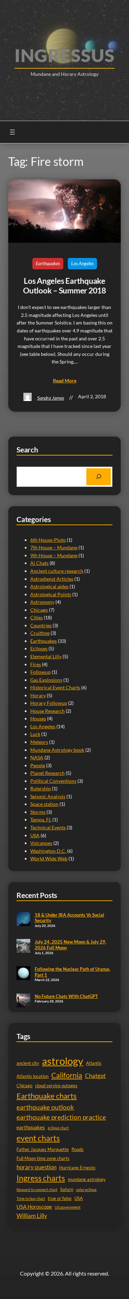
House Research (47, 711)
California (66, 1075)
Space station (44, 804)
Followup (40, 672)
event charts (38, 1138)
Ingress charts (41, 1178)
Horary (38, 695)
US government (67, 1207)
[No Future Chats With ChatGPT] (23, 1001)
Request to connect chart (37, 1189)
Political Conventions (53, 781)
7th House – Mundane (53, 547)
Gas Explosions (46, 680)
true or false (60, 1198)
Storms (37, 812)
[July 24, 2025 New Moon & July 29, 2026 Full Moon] (23, 946)
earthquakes (31, 1127)
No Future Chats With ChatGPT (66, 996)
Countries (41, 625)
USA (35, 835)
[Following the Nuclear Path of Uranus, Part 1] (23, 973)
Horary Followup (48, 703)
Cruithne (40, 633)
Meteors (39, 742)
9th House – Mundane (53, 555)
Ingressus (64, 55)
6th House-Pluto (48, 540)
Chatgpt (95, 1075)
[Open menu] (12, 132)
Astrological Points (50, 594)
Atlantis (93, 1063)
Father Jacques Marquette (43, 1149)
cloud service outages (56, 1085)
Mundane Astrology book (57, 750)
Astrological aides (49, 586)
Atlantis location (33, 1076)
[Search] (98, 476)
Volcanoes (41, 843)
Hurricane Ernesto (77, 1167)
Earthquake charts (47, 1095)
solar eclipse (86, 1189)
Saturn (66, 1189)
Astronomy (42, 602)
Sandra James (50, 398)
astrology (62, 1061)
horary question (36, 1167)
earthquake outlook (45, 1107)
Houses (38, 718)
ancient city (28, 1063)
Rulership (40, 788)
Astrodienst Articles (51, 579)
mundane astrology (87, 1179)
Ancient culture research (56, 571)
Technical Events (48, 827)
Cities (36, 617)
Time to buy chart (31, 1198)
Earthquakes (48, 263)
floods (78, 1149)
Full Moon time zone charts (43, 1158)
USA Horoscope (34, 1207)
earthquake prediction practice (61, 1117)
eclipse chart (58, 1128)
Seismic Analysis (47, 796)
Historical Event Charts (55, 687)
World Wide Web (48, 858)
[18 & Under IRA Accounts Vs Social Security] (23, 919)
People (37, 765)
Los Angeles (82, 263)
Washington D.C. (48, 851)
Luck (35, 734)
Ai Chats (39, 563)
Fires (35, 664)
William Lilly (32, 1215)
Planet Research (47, 773)
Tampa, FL (40, 819)
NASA (36, 757)
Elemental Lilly (46, 656)
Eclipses (38, 648)
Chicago (39, 610)
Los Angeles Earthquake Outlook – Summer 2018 (64, 285)
